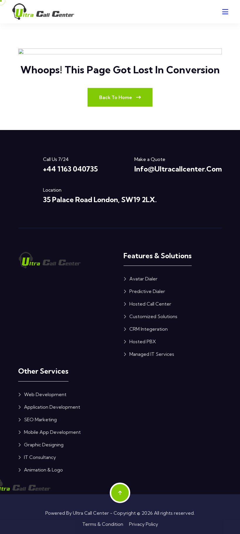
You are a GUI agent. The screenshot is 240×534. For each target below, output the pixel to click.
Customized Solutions (153, 316)
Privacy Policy (143, 524)
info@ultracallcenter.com (178, 168)
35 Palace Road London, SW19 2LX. (100, 199)
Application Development (52, 407)
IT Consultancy (40, 457)
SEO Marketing (40, 419)
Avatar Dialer (143, 279)
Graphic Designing (44, 445)
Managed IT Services (151, 354)
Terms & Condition (102, 524)
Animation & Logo (43, 470)
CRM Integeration (148, 329)
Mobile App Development (52, 432)
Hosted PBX (142, 341)
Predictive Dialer (147, 291)
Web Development (45, 394)
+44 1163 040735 (70, 168)
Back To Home (116, 97)
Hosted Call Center (150, 304)
